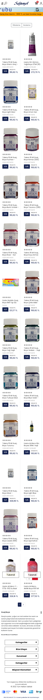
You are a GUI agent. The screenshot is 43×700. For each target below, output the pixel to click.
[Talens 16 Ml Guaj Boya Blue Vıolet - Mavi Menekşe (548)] (32, 378)
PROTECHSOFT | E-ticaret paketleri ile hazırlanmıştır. (21, 697)
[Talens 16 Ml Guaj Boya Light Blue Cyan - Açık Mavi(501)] (32, 473)
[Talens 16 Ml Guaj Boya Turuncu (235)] (32, 187)
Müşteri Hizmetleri (21, 669)
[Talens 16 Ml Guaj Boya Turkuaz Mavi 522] (10, 378)
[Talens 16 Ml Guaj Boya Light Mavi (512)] (10, 92)
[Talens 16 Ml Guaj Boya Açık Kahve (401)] (32, 520)
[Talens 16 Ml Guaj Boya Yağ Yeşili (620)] (10, 330)
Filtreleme (16, 25)
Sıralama (26, 25)
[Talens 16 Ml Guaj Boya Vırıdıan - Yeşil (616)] (32, 330)
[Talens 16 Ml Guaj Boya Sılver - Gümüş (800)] (10, 473)
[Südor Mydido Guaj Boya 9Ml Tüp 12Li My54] (10, 282)
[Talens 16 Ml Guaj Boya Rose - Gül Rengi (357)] (10, 235)
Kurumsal (22, 656)
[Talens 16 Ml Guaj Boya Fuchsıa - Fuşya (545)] (10, 139)
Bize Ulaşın (21, 649)
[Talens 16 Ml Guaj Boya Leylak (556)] (10, 520)
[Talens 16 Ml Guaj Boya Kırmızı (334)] (32, 139)
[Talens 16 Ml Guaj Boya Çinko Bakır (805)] (32, 282)
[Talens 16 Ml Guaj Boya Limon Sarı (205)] (32, 92)
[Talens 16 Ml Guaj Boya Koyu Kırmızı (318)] (32, 235)
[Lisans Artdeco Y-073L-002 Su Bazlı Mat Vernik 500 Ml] (10, 568)
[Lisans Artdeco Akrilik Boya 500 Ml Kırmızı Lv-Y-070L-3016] (32, 568)
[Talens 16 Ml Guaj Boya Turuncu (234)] (10, 425)
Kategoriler (21, 642)
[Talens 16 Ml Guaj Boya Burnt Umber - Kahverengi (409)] (10, 187)
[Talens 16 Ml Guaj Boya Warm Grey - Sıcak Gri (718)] (10, 44)
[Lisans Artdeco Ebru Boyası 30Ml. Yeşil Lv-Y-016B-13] (32, 425)
